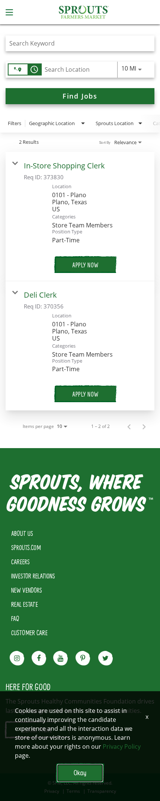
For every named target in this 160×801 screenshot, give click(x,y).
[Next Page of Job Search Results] (144, 426)
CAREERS (20, 562)
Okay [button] (80, 773)
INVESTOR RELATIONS (33, 576)
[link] (80, 216)
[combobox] (76, 43)
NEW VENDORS (26, 590)
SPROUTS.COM (26, 547)
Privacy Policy (122, 746)
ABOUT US (22, 533)
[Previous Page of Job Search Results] (129, 426)
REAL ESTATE (24, 604)
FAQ (15, 618)
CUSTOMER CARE (29, 632)
